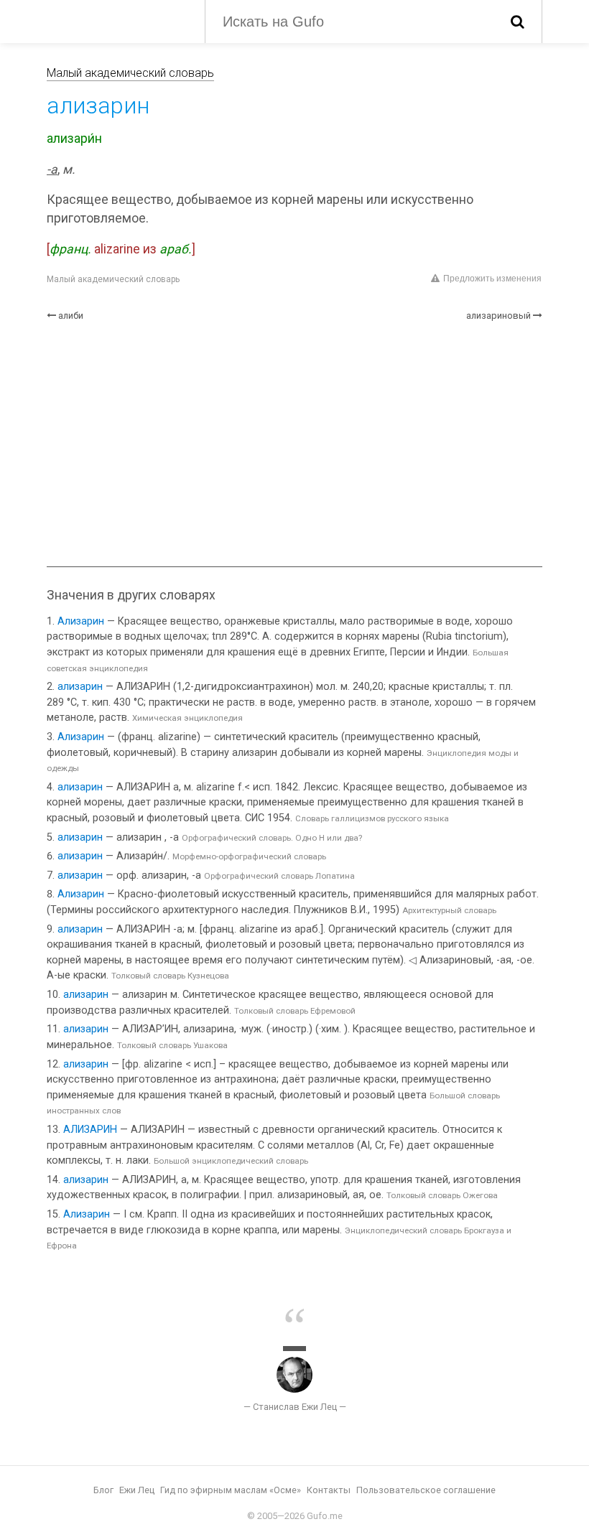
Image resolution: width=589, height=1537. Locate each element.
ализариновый (498, 315)
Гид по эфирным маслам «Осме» (230, 1490)
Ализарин (80, 621)
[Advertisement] (294, 444)
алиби (70, 315)
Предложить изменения (492, 279)
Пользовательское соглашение (426, 1490)
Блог (103, 1490)
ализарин (80, 687)
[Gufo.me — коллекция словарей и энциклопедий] (115, 20)
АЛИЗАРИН (90, 1129)
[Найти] (517, 21)
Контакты (329, 1490)
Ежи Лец (136, 1490)
